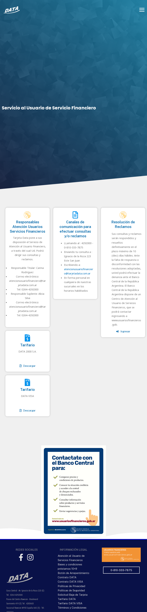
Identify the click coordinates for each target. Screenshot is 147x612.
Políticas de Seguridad (71, 590)
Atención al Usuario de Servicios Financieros (71, 558)
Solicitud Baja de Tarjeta (72, 594)
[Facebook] (21, 557)
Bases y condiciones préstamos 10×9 (70, 566)
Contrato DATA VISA (70, 581)
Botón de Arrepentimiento (73, 573)
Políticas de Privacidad (71, 586)
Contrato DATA (67, 577)
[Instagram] (30, 557)
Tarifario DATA (67, 599)
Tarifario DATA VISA (70, 603)
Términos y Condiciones (72, 607)
